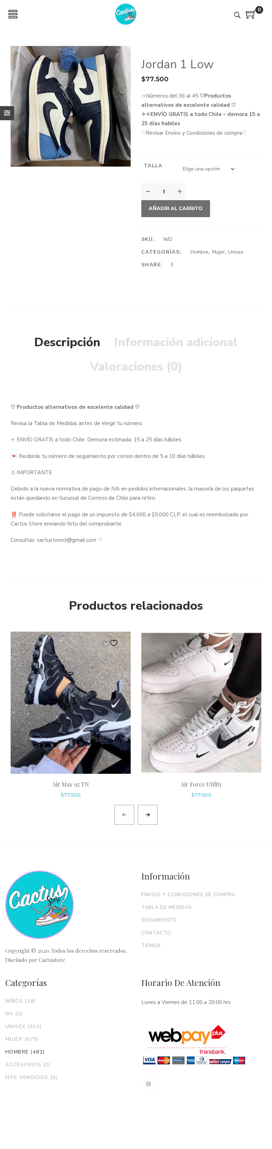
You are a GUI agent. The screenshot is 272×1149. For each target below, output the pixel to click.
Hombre (199, 252)
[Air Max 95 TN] (71, 703)
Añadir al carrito (176, 208)
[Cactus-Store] (125, 14)
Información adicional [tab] (176, 342)
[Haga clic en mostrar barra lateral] (7, 113)
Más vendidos (31, 1077)
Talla (153, 165)
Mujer (218, 252)
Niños (20, 1001)
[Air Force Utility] (201, 703)
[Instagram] (148, 1084)
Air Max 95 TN (70, 784)
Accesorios (28, 1064)
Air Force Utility (201, 784)
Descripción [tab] (67, 342)
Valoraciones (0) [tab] (136, 367)
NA (14, 1013)
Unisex (235, 252)
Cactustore (52, 959)
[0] (251, 17)
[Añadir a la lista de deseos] (111, 643)
